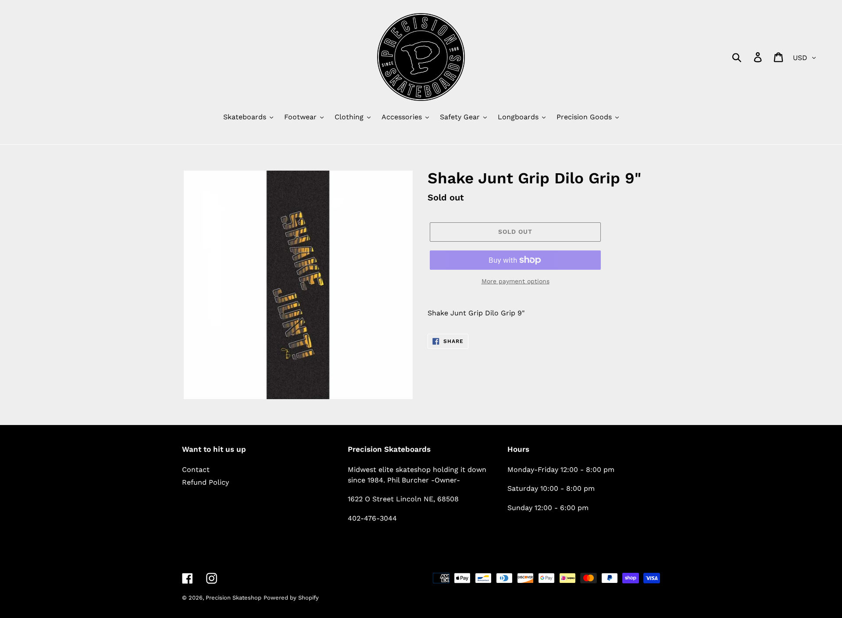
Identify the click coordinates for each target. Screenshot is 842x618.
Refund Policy (205, 482)
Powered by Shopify (291, 597)
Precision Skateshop (233, 597)
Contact (196, 469)
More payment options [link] (515, 281)
